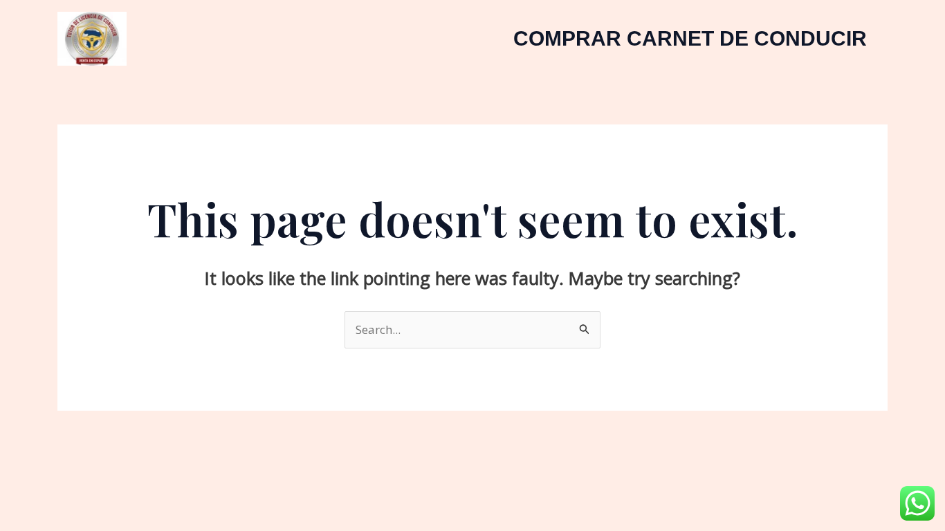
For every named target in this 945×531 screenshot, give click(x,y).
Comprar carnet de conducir (690, 38)
